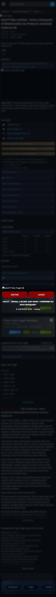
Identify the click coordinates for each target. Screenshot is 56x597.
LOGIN (41, 294)
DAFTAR (15, 294)
